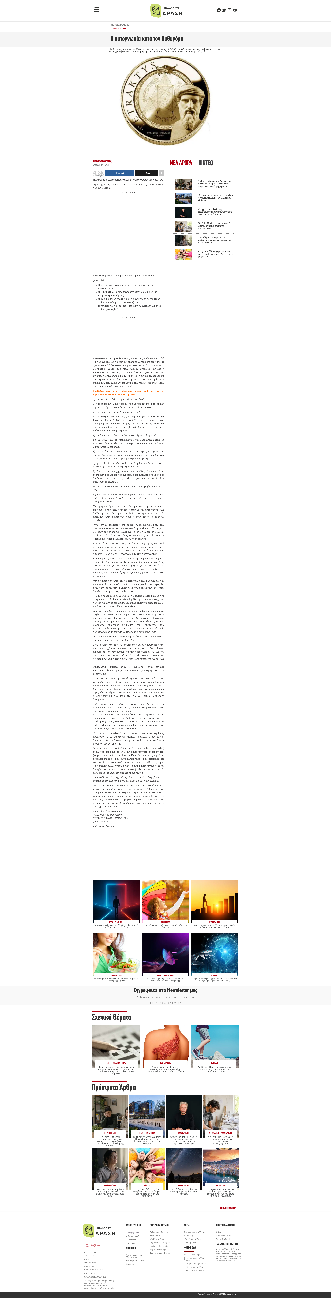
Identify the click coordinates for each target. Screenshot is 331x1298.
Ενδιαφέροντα (110, 1185)
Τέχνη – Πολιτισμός (158, 1249)
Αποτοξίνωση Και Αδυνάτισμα (134, 1256)
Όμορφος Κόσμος (159, 1225)
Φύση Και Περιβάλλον (194, 1270)
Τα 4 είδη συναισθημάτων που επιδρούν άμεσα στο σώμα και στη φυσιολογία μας (214, 240)
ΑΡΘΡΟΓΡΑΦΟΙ (90, 1255)
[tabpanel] (202, 218)
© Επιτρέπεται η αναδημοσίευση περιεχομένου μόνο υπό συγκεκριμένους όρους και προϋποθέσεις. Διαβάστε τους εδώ (99, 1284)
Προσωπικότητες (118, 28)
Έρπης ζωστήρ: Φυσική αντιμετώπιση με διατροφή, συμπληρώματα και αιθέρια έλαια (165, 1069)
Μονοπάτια (131, 1239)
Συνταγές (130, 1264)
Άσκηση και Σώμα (192, 1254)
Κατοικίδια (155, 1235)
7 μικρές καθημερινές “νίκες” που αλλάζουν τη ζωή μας (165, 926)
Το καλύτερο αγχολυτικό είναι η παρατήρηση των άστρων (183, 1191)
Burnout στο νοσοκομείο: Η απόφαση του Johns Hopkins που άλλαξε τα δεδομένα (216, 197)
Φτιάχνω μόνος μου (193, 1267)
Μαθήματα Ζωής (157, 1239)
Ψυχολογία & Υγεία (147, 1133)
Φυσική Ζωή (190, 1247)
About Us (88, 1259)
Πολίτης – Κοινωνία (159, 1246)
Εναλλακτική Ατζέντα (227, 1244)
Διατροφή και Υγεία (135, 1260)
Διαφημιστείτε (91, 1262)
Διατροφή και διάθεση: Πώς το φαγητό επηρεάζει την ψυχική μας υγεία (116, 979)
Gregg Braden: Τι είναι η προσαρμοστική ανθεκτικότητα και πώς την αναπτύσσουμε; (215, 212)
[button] (96, 10)
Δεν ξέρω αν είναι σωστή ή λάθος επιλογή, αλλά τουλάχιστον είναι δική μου (116, 926)
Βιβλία (147, 1185)
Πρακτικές (130, 1243)
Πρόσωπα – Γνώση (225, 1225)
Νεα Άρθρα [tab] (181, 163)
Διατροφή (131, 1248)
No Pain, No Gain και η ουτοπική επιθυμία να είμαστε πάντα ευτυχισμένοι (214, 226)
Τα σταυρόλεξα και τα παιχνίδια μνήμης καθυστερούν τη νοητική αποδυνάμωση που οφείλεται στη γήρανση (116, 1070)
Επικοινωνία (90, 1273)
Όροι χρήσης (90, 1266)
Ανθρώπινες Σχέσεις (159, 1232)
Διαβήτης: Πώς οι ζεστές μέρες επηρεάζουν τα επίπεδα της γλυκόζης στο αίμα (214, 1069)
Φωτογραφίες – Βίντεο (160, 1253)
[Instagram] (229, 10)
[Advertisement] (128, 234)
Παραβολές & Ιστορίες (160, 1242)
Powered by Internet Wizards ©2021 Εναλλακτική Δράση (218, 1294)
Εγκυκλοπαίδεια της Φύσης (194, 1258)
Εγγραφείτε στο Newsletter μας (165, 990)
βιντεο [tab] (205, 163)
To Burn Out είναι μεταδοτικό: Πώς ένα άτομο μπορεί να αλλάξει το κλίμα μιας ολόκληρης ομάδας (215, 183)
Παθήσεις (214, 1063)
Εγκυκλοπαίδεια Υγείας (116, 1063)
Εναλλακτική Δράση (101, 165)
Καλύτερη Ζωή (110, 1133)
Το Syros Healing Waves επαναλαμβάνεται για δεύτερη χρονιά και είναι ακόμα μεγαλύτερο (220, 1192)
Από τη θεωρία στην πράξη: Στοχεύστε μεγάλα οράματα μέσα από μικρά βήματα (215, 926)
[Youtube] (235, 10)
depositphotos (91, 1252)
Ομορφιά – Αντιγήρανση (195, 1263)
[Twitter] (224, 10)
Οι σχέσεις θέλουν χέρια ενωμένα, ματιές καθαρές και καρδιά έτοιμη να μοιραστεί (216, 254)
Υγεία (187, 1225)
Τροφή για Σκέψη (223, 1239)
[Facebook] (219, 10)
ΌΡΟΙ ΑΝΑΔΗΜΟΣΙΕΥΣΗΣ (95, 1276)
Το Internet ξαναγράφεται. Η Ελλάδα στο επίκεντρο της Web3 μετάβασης (165, 979)
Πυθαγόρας (124, 25)
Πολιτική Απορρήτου (93, 1269)
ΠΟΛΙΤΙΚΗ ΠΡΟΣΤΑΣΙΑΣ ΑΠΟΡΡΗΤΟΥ (165, 1003)
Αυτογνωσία (115, 25)
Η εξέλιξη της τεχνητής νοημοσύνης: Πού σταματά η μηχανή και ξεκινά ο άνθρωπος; (214, 979)
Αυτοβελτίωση (214, 1133)
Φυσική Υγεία (165, 1063)
